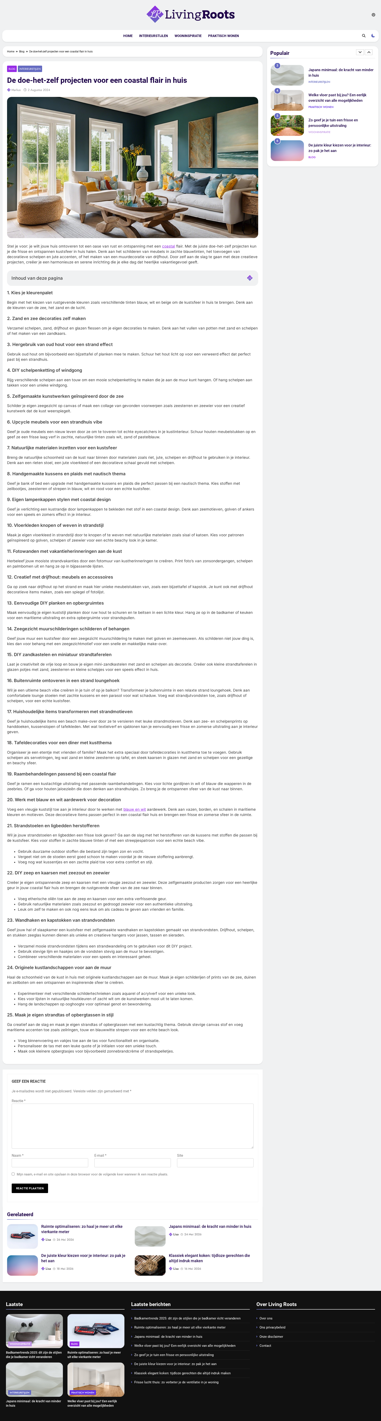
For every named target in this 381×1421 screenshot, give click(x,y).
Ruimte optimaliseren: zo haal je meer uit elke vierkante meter (180, 1327)
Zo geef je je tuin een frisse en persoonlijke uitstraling (174, 1355)
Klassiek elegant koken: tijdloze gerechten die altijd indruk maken (182, 1373)
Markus (16, 90)
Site (180, 1155)
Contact (265, 1346)
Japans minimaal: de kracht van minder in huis (210, 1226)
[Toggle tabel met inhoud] (250, 278)
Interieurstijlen (153, 36)
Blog (12, 69)
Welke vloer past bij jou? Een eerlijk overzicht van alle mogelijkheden (184, 1346)
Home (128, 36)
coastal (168, 246)
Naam (18, 1155)
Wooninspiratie (188, 36)
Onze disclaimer (271, 1337)
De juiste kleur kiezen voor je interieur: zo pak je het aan (175, 1364)
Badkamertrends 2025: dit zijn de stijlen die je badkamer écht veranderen (187, 1318)
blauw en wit (134, 809)
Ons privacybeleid (272, 1327)
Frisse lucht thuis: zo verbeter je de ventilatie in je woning (176, 1382)
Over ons (266, 1318)
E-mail (100, 1155)
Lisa (48, 1239)
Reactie (19, 1101)
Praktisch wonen (223, 36)
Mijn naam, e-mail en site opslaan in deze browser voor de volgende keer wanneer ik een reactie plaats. (92, 1174)
